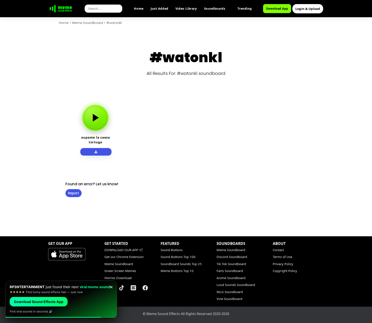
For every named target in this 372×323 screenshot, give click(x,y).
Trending (244, 8)
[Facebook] (145, 287)
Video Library (186, 8)
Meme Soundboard (87, 22)
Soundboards (214, 8)
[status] (61, 299)
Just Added (159, 8)
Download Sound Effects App (38, 302)
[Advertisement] (37, 164)
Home (138, 8)
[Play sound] (95, 118)
